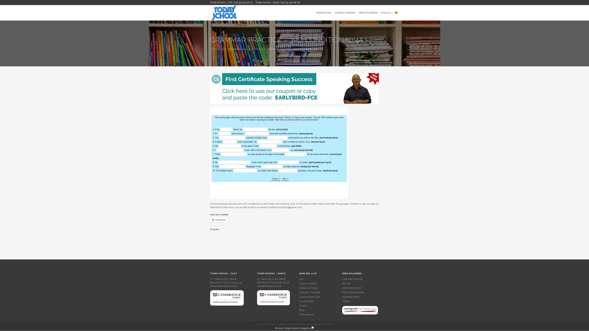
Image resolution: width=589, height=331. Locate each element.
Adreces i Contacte (309, 292)
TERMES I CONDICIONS (323, 324)
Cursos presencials (309, 296)
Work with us (306, 314)
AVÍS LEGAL (261, 324)
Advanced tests (350, 296)
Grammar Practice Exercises (247, 49)
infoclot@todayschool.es (223, 286)
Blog (301, 310)
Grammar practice (352, 288)
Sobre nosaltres (307, 283)
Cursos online (306, 301)
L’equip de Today (308, 288)
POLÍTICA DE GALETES (302, 324)
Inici (301, 279)
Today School (218, 49)
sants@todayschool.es (269, 286)
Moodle (346, 283)
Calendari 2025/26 (352, 279)
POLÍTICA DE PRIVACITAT (279, 324)
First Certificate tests (353, 292)
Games (346, 301)
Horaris (303, 305)
